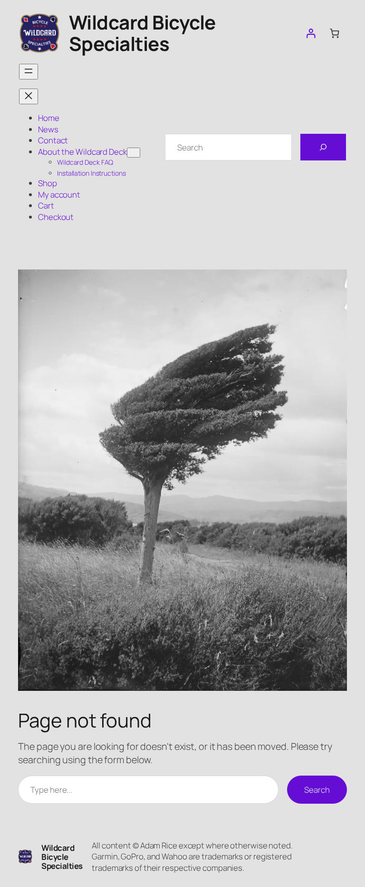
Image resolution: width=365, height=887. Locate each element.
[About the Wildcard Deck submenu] (133, 153)
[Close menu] (28, 96)
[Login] (310, 33)
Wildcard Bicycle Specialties (142, 33)
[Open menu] (28, 72)
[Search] (323, 147)
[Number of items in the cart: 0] (334, 33)
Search (316, 789)
